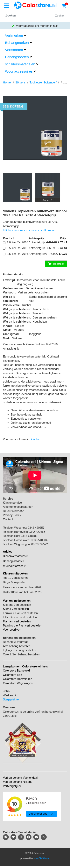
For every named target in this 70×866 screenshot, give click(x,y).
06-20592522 (39, 544)
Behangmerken (17, 43)
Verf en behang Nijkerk (17, 781)
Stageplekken (11, 699)
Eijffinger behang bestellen (19, 650)
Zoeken (60, 15)
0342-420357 (36, 527)
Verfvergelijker (12, 786)
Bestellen (58, 263)
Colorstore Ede (12, 674)
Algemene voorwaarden (18, 506)
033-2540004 (39, 540)
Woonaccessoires (19, 71)
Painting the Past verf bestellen (22, 625)
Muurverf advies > (14, 565)
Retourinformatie (13, 511)
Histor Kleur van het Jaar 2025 (22, 592)
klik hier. (36, 439)
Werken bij (9, 695)
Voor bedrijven (12, 629)
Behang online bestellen (19, 637)
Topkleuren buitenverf (43, 82)
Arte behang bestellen (16, 646)
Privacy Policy (12, 515)
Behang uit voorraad (15, 641)
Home (7, 82)
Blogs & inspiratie (14, 582)
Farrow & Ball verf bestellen (20, 613)
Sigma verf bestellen (16, 608)
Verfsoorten (14, 50)
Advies (7, 551)
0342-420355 (37, 531)
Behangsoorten (17, 57)
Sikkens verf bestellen (17, 604)
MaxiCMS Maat (41, 858)
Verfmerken (14, 35)
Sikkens (20, 82)
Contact (8, 519)
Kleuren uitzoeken (15, 573)
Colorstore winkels (35, 666)
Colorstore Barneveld (16, 670)
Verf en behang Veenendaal (20, 777)
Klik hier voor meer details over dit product (29, 230)
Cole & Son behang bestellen (21, 654)
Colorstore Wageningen (17, 683)
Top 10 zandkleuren (15, 577)
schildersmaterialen (20, 64)
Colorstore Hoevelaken (17, 678)
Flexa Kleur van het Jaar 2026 (22, 587)
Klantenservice (12, 502)
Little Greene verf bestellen (20, 617)
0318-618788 (29, 535)
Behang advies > (13, 561)
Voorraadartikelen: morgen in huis (36, 25)
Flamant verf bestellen (17, 621)
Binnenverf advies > (15, 556)
